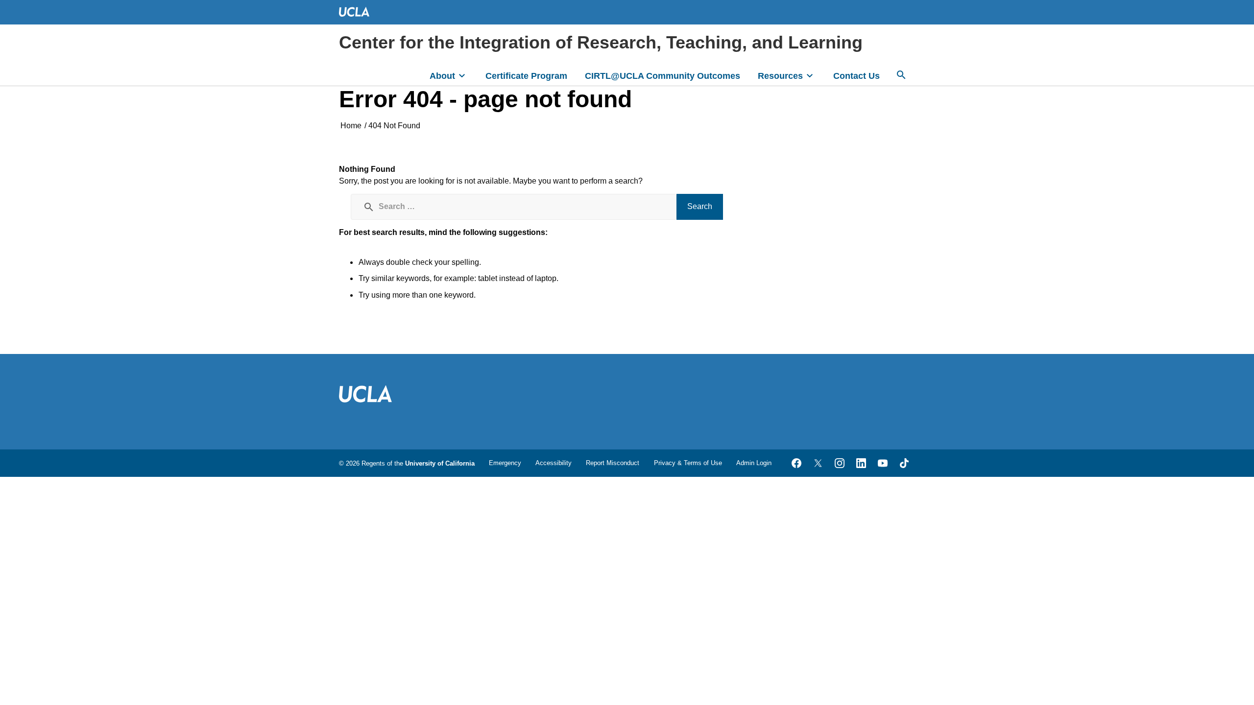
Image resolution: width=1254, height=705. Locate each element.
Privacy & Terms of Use (688, 463)
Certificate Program (526, 76)
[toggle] (462, 75)
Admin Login (754, 463)
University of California (440, 463)
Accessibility (553, 463)
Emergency (505, 463)
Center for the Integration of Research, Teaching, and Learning (601, 42)
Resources (780, 76)
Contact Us (856, 76)
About (442, 76)
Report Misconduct (612, 463)
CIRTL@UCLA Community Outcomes (662, 76)
